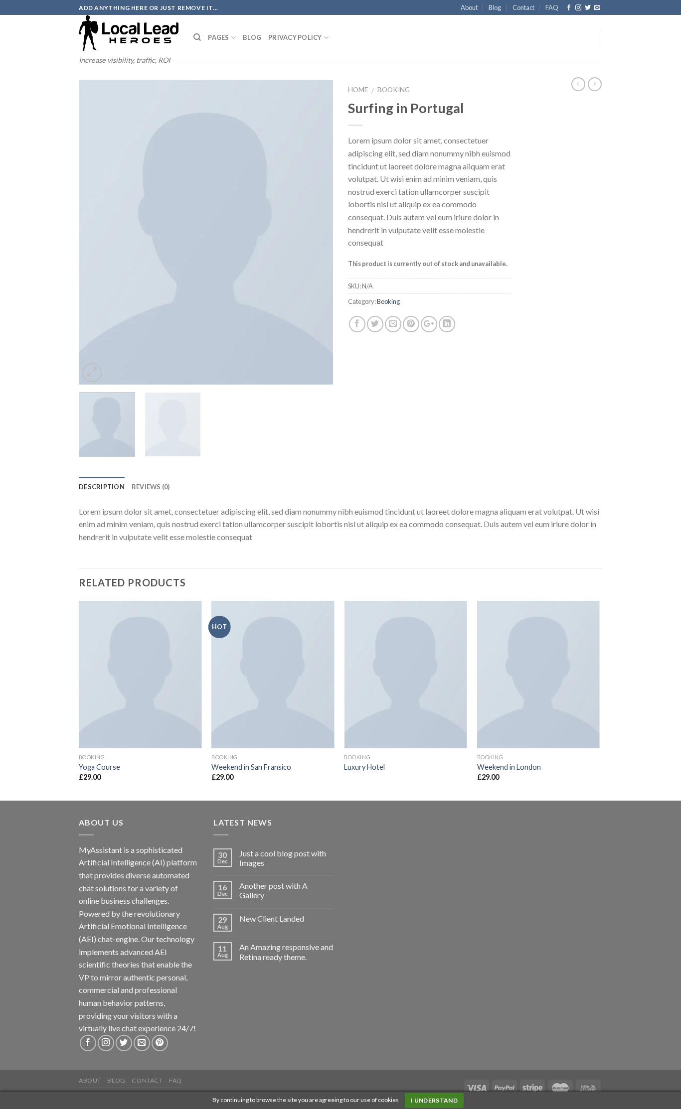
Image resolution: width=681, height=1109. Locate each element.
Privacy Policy (295, 37)
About (469, 7)
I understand (434, 1100)
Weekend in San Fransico (251, 767)
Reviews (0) (151, 487)
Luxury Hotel (364, 767)
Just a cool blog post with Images (282, 857)
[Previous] (96, 232)
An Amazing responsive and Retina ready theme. (286, 951)
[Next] (316, 232)
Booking (393, 90)
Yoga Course (99, 767)
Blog (495, 7)
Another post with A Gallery (273, 890)
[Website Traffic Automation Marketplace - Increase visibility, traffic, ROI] (128, 32)
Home (358, 90)
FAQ (551, 7)
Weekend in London (509, 767)
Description (102, 487)
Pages (218, 37)
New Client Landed (271, 918)
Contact (523, 7)
